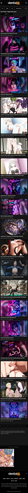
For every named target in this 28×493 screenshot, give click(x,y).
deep (7, 8)
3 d (2, 8)
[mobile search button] (26, 3)
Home (4, 478)
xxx (12, 8)
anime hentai (18, 8)
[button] (25, 8)
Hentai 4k (11, 491)
